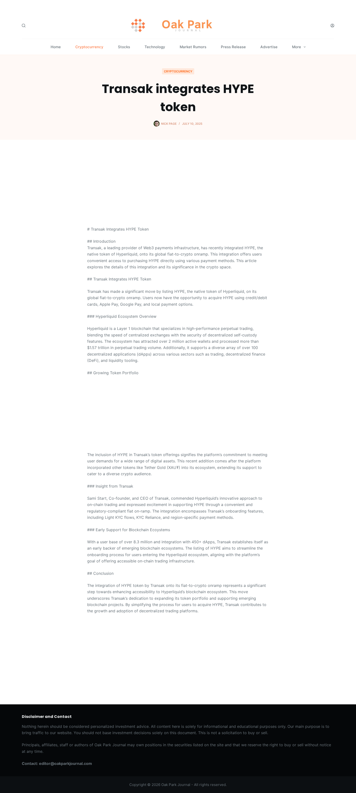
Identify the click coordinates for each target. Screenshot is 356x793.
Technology (155, 47)
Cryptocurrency (89, 47)
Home (56, 47)
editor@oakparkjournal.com (65, 763)
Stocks (124, 47)
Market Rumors (193, 47)
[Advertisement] (178, 190)
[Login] (332, 25)
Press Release (233, 47)
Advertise (269, 47)
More (296, 47)
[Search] (23, 25)
